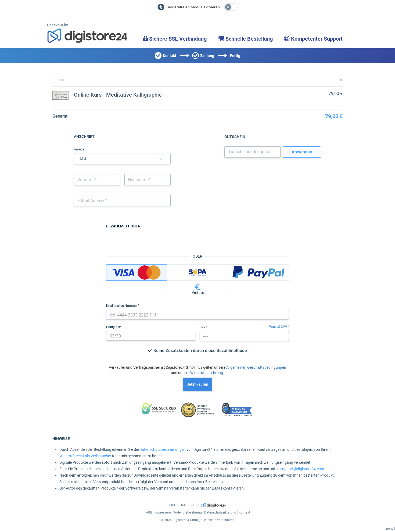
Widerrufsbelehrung (206, 373)
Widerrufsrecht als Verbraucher (85, 456)
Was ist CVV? (279, 327)
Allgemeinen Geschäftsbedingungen (256, 367)
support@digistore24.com (302, 469)
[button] (160, 159)
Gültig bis (113, 327)
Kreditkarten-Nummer (122, 306)
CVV (203, 327)
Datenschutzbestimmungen (162, 449)
